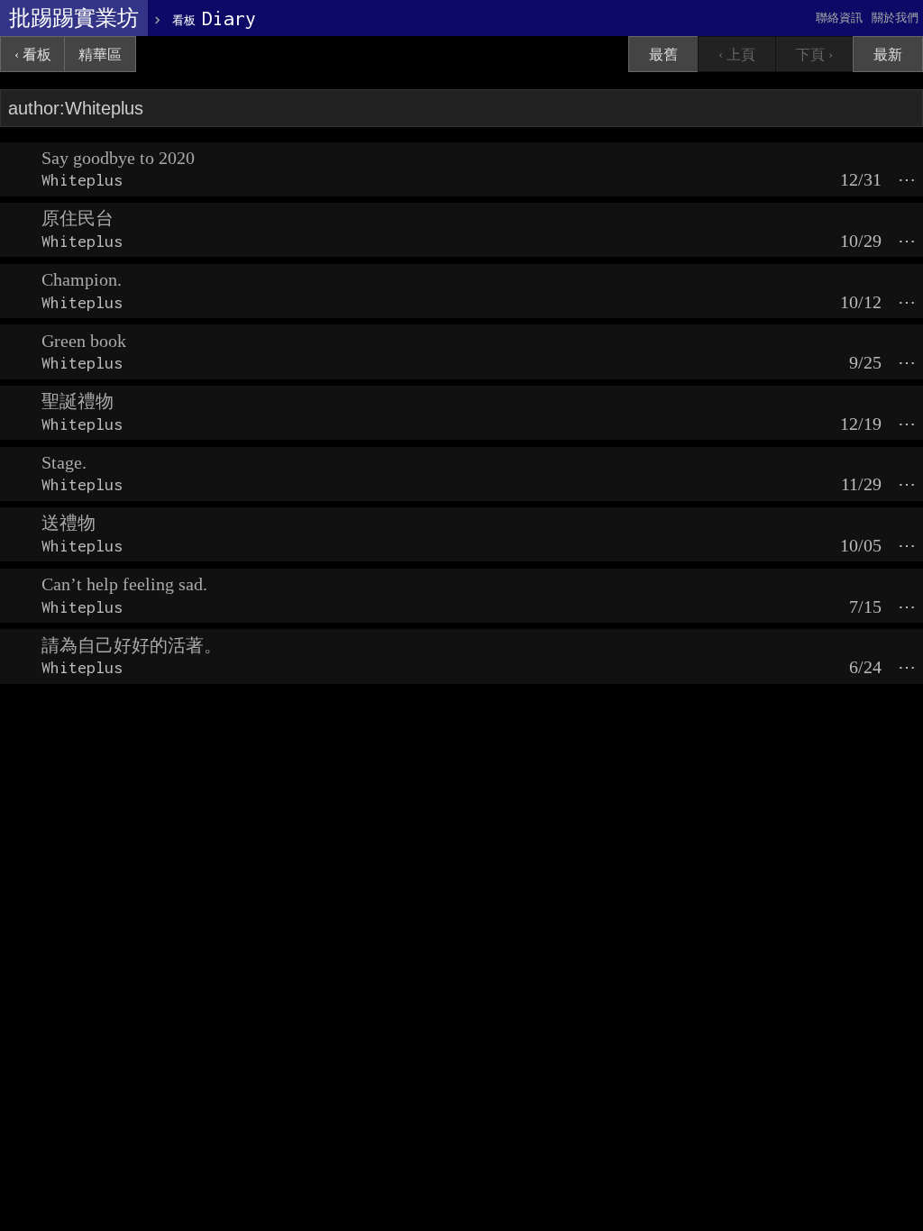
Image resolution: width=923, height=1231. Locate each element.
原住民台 (77, 218)
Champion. (81, 279)
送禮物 (68, 523)
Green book (83, 341)
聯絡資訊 (839, 17)
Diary (214, 18)
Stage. (64, 462)
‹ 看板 (32, 54)
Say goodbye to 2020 (118, 158)
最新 (887, 54)
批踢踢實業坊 (74, 18)
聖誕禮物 (77, 401)
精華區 (100, 54)
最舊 (663, 54)
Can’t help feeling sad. (124, 584)
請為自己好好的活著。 (131, 645)
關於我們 (895, 17)
